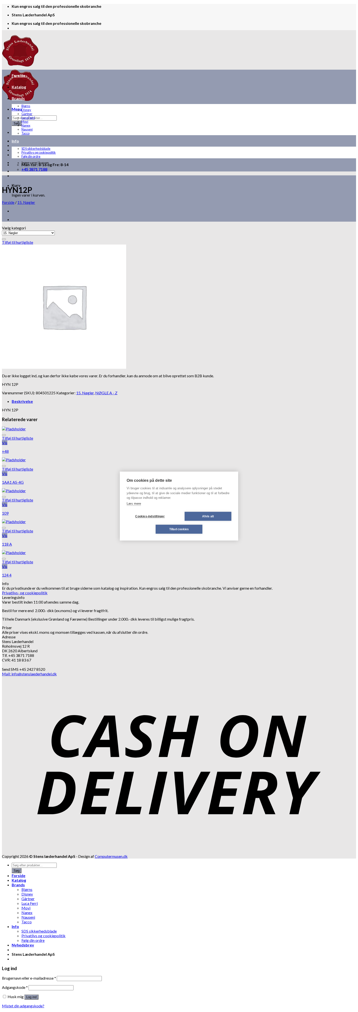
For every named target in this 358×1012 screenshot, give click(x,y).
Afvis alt (208, 516)
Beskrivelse (22, 401)
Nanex (25, 125)
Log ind (31, 997)
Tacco (25, 133)
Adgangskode (15, 987)
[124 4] (14, 552)
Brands (18, 98)
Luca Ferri (28, 118)
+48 (5, 451)
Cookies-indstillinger (150, 516)
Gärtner (26, 114)
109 (5, 513)
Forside (18, 75)
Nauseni (27, 129)
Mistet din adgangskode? (23, 1005)
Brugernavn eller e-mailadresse (29, 978)
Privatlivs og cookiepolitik (38, 152)
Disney (26, 110)
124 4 (6, 575)
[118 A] (14, 521)
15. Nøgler (26, 202)
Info (15, 141)
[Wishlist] (4, 239)
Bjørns (25, 106)
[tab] (184, 401)
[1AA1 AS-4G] (14, 459)
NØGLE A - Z (106, 392)
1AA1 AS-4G (13, 482)
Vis (4, 442)
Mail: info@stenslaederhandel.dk (29, 674)
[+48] (14, 428)
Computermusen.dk (111, 856)
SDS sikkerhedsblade (35, 149)
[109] (14, 490)
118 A (7, 544)
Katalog (19, 87)
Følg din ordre (30, 156)
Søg (16, 123)
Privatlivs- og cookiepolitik (24, 592)
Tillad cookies (179, 529)
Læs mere (134, 503)
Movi (24, 121)
